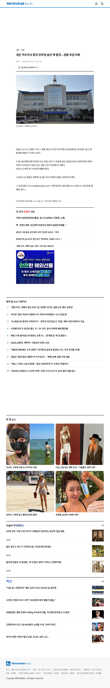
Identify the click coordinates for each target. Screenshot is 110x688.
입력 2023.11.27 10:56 (30, 62)
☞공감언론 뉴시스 (24, 185)
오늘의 (15, 525)
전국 (22, 50)
